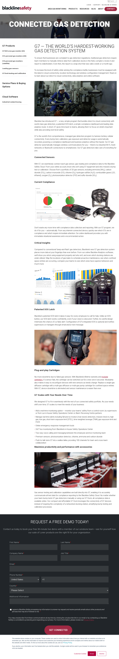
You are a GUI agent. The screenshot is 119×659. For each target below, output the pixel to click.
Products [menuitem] (73, 9)
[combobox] (112, 1)
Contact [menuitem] (111, 9)
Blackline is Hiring (109, 5)
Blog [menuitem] (93, 9)
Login (89, 5)
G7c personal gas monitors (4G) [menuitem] (14, 56)
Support (96, 5)
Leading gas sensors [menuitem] (10, 68)
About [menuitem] (101, 9)
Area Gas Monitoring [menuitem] (57, 9)
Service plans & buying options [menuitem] (14, 85)
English (112, 1)
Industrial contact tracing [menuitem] (11, 102)
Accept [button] (92, 654)
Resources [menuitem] (84, 9)
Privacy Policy (67, 643)
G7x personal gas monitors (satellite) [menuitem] (12, 62)
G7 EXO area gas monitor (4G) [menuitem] (13, 51)
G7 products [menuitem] (8, 45)
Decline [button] (101, 654)
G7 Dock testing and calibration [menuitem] (14, 73)
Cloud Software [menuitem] (10, 96)
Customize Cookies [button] (80, 654)
